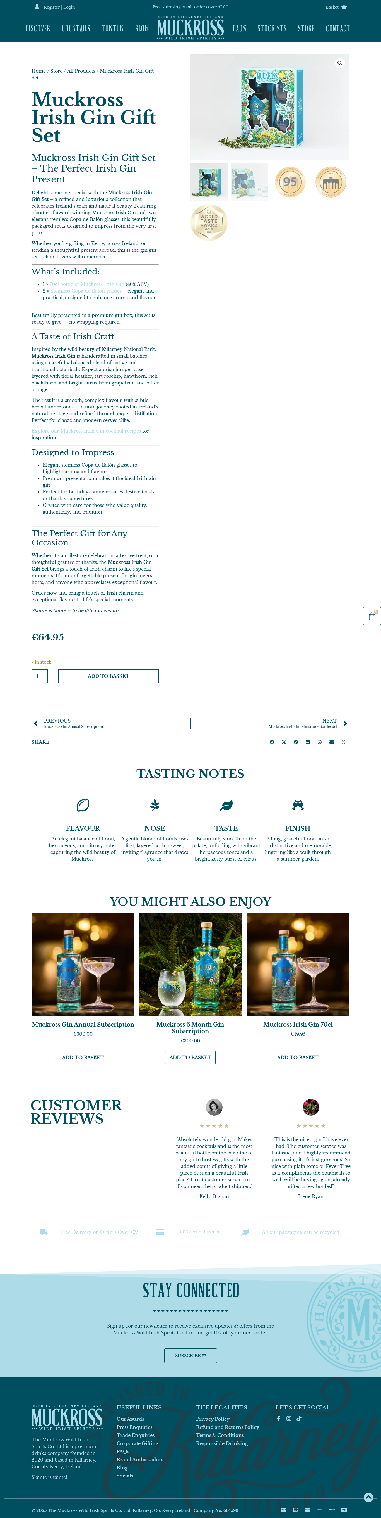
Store (306, 28)
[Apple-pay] (332, 1509)
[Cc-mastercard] (295, 1509)
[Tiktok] (299, 1418)
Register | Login (59, 7)
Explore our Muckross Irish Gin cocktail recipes (86, 431)
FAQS (239, 28)
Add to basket (108, 676)
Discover (38, 28)
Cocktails (76, 28)
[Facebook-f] (278, 1418)
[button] (340, 63)
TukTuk (113, 28)
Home (39, 71)
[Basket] (344, 6)
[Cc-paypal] (307, 1509)
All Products (81, 71)
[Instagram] (288, 1418)
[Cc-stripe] (344, 1509)
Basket (332, 7)
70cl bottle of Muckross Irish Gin (87, 284)
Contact (338, 28)
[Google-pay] (320, 1509)
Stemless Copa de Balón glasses (85, 291)
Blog (141, 28)
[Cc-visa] (283, 1509)
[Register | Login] (37, 6)
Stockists (272, 28)
